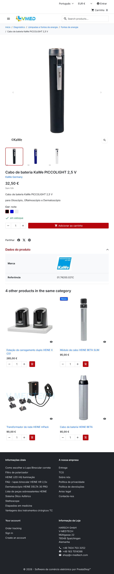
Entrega (63, 467)
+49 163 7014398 (73, 551)
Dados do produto (17, 249)
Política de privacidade (71, 481)
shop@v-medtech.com (75, 555)
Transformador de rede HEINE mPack (28, 426)
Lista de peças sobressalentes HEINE (26, 491)
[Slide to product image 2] (36, 156)
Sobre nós (64, 477)
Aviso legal (65, 491)
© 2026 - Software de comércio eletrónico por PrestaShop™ (57, 569)
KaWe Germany (14, 176)
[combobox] (85, 19)
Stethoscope (12, 500)
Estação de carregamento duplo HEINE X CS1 (30, 351)
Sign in (9, 533)
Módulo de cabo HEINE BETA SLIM (79, 349)
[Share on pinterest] (29, 240)
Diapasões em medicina (18, 505)
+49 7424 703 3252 (74, 547)
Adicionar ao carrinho (69, 225)
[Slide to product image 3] (57, 156)
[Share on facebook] (18, 240)
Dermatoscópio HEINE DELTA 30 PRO (26, 486)
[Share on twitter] (24, 240)
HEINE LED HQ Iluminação (20, 477)
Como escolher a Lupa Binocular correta (28, 467)
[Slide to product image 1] (14, 156)
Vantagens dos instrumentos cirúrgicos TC (29, 510)
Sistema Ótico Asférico (18, 496)
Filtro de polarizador (16, 472)
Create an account (15, 537)
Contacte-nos (66, 496)
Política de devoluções (71, 486)
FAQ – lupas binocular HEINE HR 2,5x (26, 481)
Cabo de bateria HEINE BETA (76, 426)
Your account (12, 520)
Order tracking (13, 528)
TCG (61, 472)
